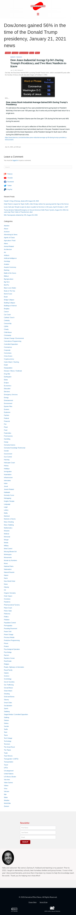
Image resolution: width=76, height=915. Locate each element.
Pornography (8, 625)
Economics (7, 386)
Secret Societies (9, 682)
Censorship (7, 323)
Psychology (8, 652)
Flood (6, 427)
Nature (6, 575)
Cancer (6, 311)
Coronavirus (8, 347)
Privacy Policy (33, 902)
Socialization (8, 705)
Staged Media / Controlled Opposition (16, 714)
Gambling (7, 439)
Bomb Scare (8, 294)
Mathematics (8, 528)
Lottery (6, 510)
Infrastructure (8, 477)
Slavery (6, 699)
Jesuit (32, 53)
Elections (7, 391)
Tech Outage (8, 738)
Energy (6, 397)
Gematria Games (9, 445)
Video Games (8, 782)
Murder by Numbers (10, 560)
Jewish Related (9, 489)
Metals (6, 542)
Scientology (7, 679)
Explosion (7, 412)
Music (6, 563)
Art (5, 252)
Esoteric (6, 409)
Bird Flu (6, 285)
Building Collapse (9, 303)
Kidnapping (7, 498)
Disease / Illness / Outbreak (13, 371)
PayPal (9, 189)
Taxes (6, 735)
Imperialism (7, 474)
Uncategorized (8, 771)
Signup (25, 842)
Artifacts (6, 255)
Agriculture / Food (9, 240)
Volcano (6, 791)
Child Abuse (8, 332)
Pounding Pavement (10, 628)
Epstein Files (8, 406)
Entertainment (8, 400)
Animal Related (9, 246)
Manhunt (7, 516)
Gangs (6, 442)
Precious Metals (9, 637)
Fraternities (7, 433)
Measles (7, 531)
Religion (6, 664)
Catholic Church (9, 317)
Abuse (6, 228)
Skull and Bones (9, 696)
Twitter (9, 185)
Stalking (6, 717)
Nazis (6, 578)
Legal (5, 507)
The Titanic (7, 750)
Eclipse (6, 383)
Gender (6, 451)
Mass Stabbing (9, 525)
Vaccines (7, 779)
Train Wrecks (8, 756)
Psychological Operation (12, 649)
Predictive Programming (12, 640)
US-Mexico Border (10, 777)
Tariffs (6, 729)
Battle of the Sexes (10, 273)
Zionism (6, 806)
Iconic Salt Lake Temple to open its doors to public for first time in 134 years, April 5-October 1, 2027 (36, 207)
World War (7, 803)
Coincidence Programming (12, 341)
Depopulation (8, 368)
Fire (5, 424)
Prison (6, 643)
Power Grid (7, 631)
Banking (6, 270)
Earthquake (7, 377)
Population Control (10, 622)
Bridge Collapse (9, 300)
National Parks (8, 566)
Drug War (7, 374)
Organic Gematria (10, 593)
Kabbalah (7, 492)
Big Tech (7, 282)
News (37, 53)
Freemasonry (8, 436)
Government (24, 53)
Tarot (5, 732)
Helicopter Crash (9, 462)
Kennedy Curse (9, 495)
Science (6, 676)
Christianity (7, 335)
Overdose (7, 599)
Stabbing (7, 711)
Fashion (6, 415)
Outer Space (8, 596)
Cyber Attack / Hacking (11, 362)
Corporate (7, 350)
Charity (6, 329)
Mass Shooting (9, 522)
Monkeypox (8, 554)
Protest (6, 646)
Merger (6, 540)
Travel (6, 765)
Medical (6, 534)
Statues (6, 720)
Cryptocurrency (9, 359)
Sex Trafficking (9, 685)
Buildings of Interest (10, 305)
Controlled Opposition (11, 344)
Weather (6, 800)
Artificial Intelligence (10, 258)
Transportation (8, 762)
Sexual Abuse (8, 688)
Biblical (6, 276)
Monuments (8, 557)
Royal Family (8, 670)
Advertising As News (10, 234)
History (6, 465)
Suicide (6, 726)
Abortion (6, 226)
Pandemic (7, 602)
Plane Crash (8, 608)
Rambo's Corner (9, 658)
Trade (6, 753)
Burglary (6, 308)
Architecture (8, 249)
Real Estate (7, 661)
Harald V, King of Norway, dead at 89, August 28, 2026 (21, 201)
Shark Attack (8, 691)
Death (6, 365)
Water (6, 797)
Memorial (7, 537)
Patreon (9, 174)
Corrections (7, 353)
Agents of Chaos (9, 237)
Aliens (6, 243)
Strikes (6, 723)
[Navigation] (38, 14)
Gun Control (8, 457)
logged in (15, 160)
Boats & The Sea (9, 291)
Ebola (6, 380)
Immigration (8, 471)
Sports (6, 708)
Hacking (6, 459)
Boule (6, 297)
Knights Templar (9, 501)
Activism (7, 231)
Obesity (6, 587)
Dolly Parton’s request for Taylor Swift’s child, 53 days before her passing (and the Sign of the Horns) (36, 204)
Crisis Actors (8, 356)
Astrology (7, 261)
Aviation (6, 264)
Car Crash (7, 314)
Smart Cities (8, 702)
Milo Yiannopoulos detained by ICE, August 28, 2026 (21, 215)
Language (7, 504)
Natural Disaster (9, 572)
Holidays (7, 468)
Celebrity (7, 320)
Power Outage (8, 634)
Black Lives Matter (10, 288)
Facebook (10, 182)
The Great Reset (9, 747)
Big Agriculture (8, 279)
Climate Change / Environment (14, 338)
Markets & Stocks (10, 519)
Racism (6, 655)
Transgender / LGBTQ (11, 759)
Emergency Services (11, 394)
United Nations (8, 774)
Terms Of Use (43, 902)
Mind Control (8, 548)
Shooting (7, 694)
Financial (15, 53)
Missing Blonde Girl (10, 551)
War (5, 794)
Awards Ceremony (10, 267)
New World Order (9, 581)
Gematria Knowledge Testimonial (14, 448)
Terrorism (7, 744)
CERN (6, 326)
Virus (5, 788)
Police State (8, 611)
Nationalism (8, 569)
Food (5, 430)
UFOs (6, 768)
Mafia (6, 513)
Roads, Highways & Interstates (14, 667)
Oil (5, 590)
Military (6, 545)
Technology (7, 741)
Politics (6, 617)
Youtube (10, 178)
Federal (7, 53)
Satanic (6, 673)
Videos (6, 785)
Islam (6, 483)
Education (7, 388)
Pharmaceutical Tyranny (12, 605)
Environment (8, 403)
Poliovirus (7, 614)
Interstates (7, 480)
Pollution (6, 619)
